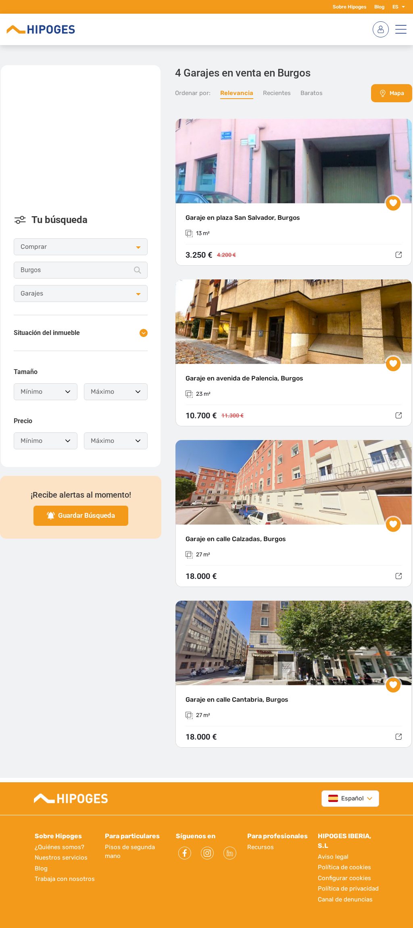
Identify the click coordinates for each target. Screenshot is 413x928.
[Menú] (401, 29)
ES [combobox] (395, 6)
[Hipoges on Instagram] (207, 853)
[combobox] (81, 270)
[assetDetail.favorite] (393, 203)
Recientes (277, 93)
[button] (401, 6)
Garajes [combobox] (32, 293)
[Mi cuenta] (381, 29)
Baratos (311, 93)
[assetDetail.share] (398, 255)
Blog (379, 7)
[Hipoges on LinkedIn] (230, 853)
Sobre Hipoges (349, 7)
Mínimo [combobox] (31, 391)
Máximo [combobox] (102, 391)
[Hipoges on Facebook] (185, 853)
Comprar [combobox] (34, 246)
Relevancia (236, 93)
